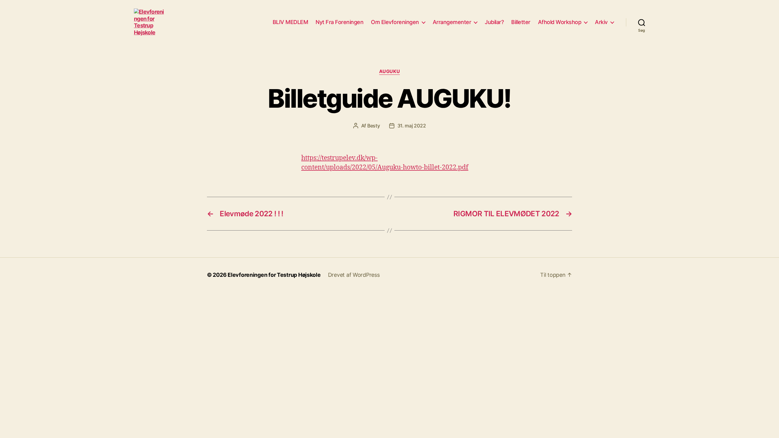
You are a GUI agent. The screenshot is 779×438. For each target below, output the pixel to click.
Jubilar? (494, 22)
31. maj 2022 (411, 126)
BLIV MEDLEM (290, 22)
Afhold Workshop (560, 22)
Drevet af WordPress (354, 275)
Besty (373, 126)
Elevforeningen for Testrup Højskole (274, 275)
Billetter (520, 22)
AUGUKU (389, 71)
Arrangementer (452, 22)
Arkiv (601, 22)
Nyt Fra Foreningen (339, 22)
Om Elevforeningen (395, 22)
